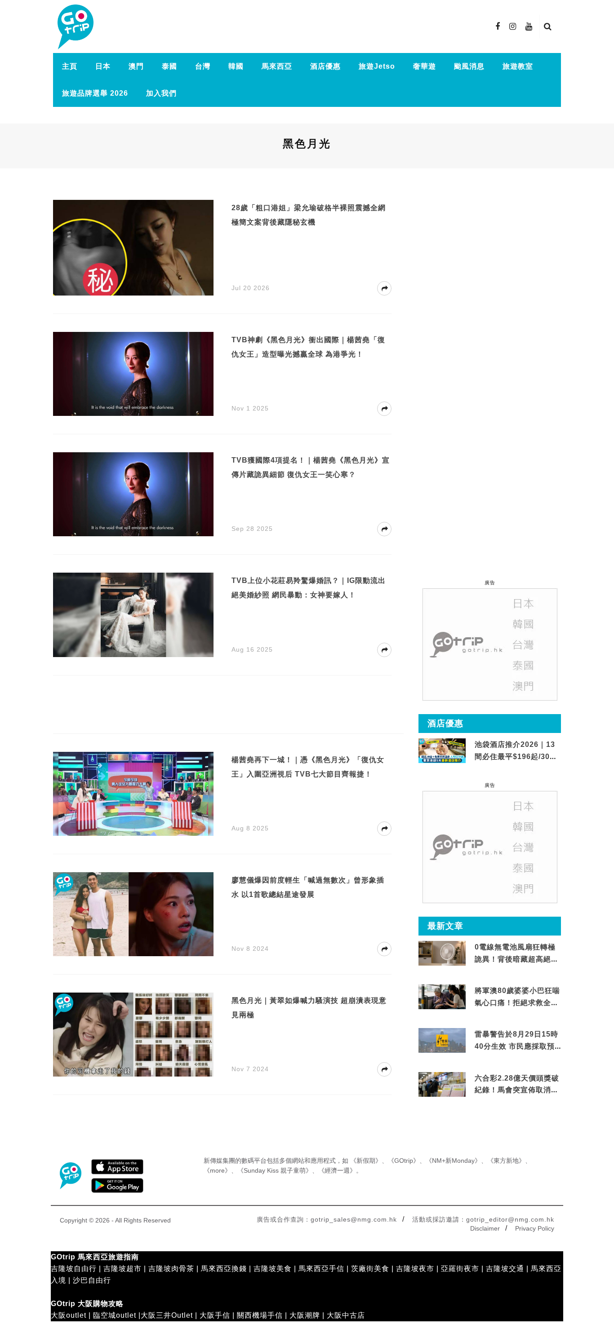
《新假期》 (366, 1160)
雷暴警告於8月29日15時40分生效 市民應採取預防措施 (516, 1046)
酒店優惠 (325, 66)
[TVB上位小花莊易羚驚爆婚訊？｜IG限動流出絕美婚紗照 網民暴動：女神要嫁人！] (133, 614)
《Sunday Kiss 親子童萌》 (274, 1170)
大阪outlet (68, 1315)
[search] (547, 26)
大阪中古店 (346, 1315)
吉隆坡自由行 (74, 1268)
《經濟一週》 (337, 1170)
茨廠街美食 (370, 1268)
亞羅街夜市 (460, 1268)
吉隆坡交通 (505, 1268)
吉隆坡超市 (122, 1268)
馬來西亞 (277, 66)
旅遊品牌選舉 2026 (95, 93)
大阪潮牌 (304, 1315)
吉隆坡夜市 (415, 1268)
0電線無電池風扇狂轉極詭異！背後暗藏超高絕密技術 (517, 959)
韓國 (236, 66)
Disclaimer (485, 1228)
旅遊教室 (518, 66)
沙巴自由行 (92, 1280)
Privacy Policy (534, 1228)
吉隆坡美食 (273, 1268)
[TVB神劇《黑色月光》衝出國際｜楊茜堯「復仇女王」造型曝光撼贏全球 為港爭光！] (133, 373)
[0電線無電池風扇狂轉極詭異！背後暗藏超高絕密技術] (442, 954)
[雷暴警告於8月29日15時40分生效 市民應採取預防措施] (442, 1040)
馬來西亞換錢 (224, 1268)
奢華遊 (424, 66)
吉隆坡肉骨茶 (171, 1268)
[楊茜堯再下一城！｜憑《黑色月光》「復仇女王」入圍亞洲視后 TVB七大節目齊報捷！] (133, 793)
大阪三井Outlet (167, 1315)
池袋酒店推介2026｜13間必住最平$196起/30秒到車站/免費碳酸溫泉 (516, 756)
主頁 (69, 66)
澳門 (136, 66)
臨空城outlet (114, 1315)
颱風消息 (469, 66)
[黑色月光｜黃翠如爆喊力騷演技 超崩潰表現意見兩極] (133, 1034)
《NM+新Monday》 (453, 1160)
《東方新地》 (506, 1160)
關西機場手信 (260, 1315)
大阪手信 (215, 1315)
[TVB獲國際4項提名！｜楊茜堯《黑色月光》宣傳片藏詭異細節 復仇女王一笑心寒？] (133, 494)
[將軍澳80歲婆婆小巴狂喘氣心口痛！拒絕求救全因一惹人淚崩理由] (442, 997)
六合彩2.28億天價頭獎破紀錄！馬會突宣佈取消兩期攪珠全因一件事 (517, 1090)
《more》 (217, 1170)
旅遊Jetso (377, 66)
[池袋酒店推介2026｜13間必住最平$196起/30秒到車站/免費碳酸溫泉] (442, 750)
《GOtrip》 (403, 1160)
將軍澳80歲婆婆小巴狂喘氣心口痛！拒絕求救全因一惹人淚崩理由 (517, 1002)
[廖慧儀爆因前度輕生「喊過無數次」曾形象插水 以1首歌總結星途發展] (133, 914)
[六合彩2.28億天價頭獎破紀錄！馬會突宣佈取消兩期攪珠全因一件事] (442, 1084)
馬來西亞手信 (321, 1268)
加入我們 (161, 93)
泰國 (169, 66)
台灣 (202, 66)
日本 (103, 66)
